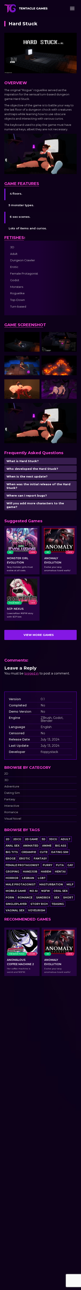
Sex (56, 897)
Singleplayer (16, 904)
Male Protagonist (21, 884)
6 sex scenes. (20, 216)
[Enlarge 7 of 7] (71, 408)
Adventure (11, 786)
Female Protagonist (22, 865)
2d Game (31, 839)
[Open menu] (72, 8)
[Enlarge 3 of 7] (34, 361)
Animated (30, 845)
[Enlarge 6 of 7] (71, 385)
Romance (11, 812)
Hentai (60, 871)
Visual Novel (12, 818)
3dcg (53, 839)
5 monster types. (21, 205)
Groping (12, 871)
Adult (65, 839)
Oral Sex (61, 890)
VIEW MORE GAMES (39, 635)
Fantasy (9, 799)
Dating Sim (12, 792)
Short (68, 897)
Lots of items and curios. (28, 228)
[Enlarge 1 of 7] (34, 337)
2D (6, 773)
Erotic (24, 858)
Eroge (11, 858)
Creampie (28, 852)
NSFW (45, 890)
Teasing (57, 904)
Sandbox (43, 897)
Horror (12, 878)
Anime (46, 845)
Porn (10, 897)
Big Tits (12, 852)
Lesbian (28, 878)
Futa (60, 865)
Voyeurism (36, 910)
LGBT (42, 878)
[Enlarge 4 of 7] (71, 361)
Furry (47, 865)
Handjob (30, 871)
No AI (34, 890)
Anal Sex (12, 845)
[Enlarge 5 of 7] (34, 385)
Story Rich (39, 904)
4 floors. (16, 193)
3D (6, 780)
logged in (31, 673)
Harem (46, 871)
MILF (70, 884)
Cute (44, 852)
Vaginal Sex (15, 910)
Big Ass (60, 845)
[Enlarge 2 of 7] (71, 337)
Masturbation (51, 884)
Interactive (11, 805)
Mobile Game (16, 890)
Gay (70, 865)
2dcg (17, 839)
